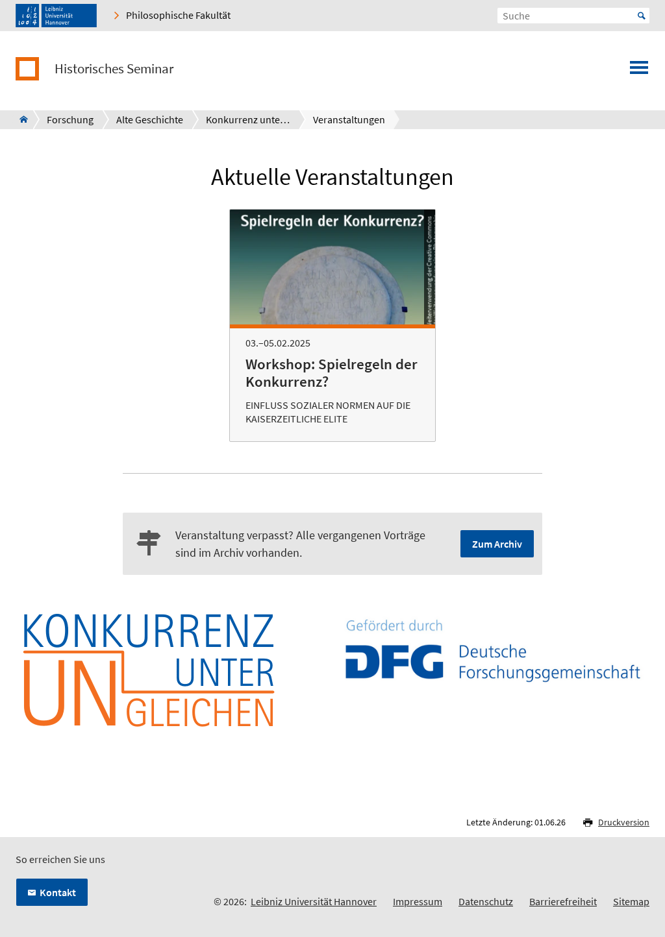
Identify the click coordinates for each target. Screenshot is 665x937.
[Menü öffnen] (639, 71)
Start (641, 15)
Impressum (417, 901)
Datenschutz (485, 901)
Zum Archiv (497, 543)
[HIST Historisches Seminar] (20, 119)
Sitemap (631, 901)
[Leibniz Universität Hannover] (56, 15)
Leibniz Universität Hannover (314, 901)
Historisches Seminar (114, 69)
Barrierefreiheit (563, 901)
